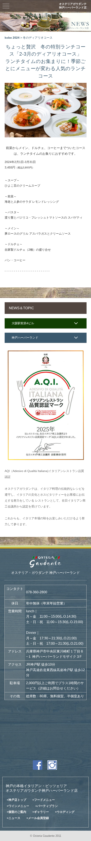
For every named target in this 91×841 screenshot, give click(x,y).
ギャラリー (41, 812)
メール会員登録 (38, 818)
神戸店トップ (17, 799)
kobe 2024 (12, 37)
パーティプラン (47, 806)
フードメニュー (44, 799)
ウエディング (65, 812)
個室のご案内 (17, 812)
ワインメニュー (18, 806)
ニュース (14, 818)
